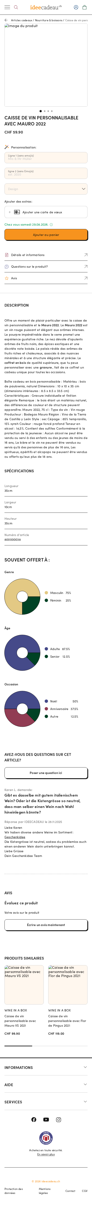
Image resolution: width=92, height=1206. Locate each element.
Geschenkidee (14, 837)
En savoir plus (46, 1154)
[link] (46, 65)
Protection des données (13, 1191)
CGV (85, 1191)
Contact (70, 1191)
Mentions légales (45, 1191)
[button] (46, 234)
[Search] (16, 7)
